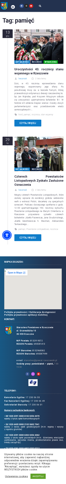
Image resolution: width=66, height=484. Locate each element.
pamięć (27, 114)
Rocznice (37, 62)
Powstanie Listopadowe (37, 229)
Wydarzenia (51, 62)
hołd (20, 114)
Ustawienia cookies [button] (16, 476)
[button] (13, 7)
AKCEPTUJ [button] (38, 476)
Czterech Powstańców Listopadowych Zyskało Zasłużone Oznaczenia (38, 180)
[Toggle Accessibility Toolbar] (7, 235)
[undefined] (22, 6)
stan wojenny (47, 114)
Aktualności (22, 62)
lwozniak (22, 78)
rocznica (36, 114)
